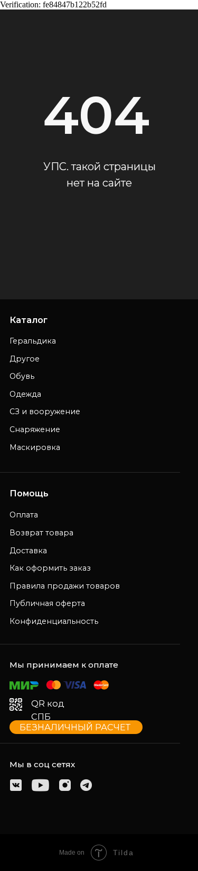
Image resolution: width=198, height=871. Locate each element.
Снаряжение (35, 429)
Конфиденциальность (54, 621)
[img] (16, 785)
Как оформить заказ (50, 568)
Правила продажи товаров (65, 586)
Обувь (22, 376)
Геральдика (33, 341)
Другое (25, 359)
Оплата (24, 515)
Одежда (25, 394)
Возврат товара (41, 532)
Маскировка (35, 447)
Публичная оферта (47, 603)
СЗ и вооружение (45, 411)
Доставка (28, 550)
